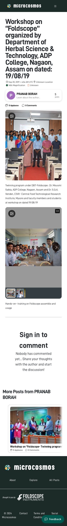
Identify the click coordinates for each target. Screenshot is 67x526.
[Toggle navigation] (55, 6)
